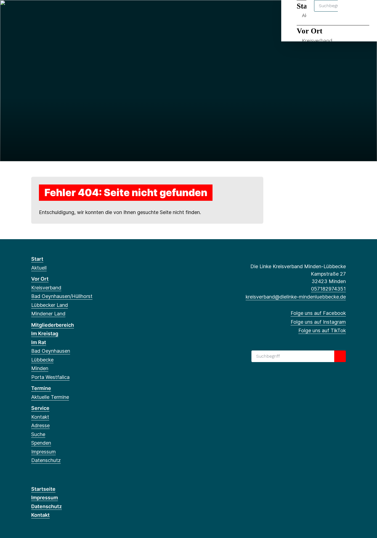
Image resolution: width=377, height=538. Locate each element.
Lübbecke (42, 360)
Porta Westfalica (50, 377)
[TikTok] (52, 11)
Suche (38, 434)
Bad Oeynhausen (50, 351)
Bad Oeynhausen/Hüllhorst (61, 296)
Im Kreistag (44, 333)
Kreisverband (317, 40)
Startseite (43, 489)
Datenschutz (46, 460)
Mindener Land (48, 314)
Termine (41, 388)
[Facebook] (34, 11)
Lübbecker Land (49, 305)
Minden (39, 368)
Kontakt (40, 417)
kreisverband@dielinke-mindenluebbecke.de (296, 297)
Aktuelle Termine (50, 397)
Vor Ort (309, 31)
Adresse (40, 425)
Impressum (43, 452)
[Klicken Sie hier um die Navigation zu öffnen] (365, 11)
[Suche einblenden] (349, 11)
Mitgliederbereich (52, 325)
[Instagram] (43, 11)
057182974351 (328, 289)
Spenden (41, 443)
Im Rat (38, 342)
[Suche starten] (340, 356)
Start (37, 259)
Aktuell (39, 268)
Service (40, 408)
